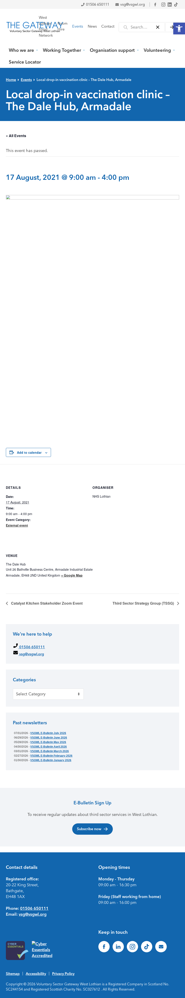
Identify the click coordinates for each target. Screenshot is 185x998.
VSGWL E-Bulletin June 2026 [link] (48, 737)
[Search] (172, 27)
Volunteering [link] (157, 50)
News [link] (92, 26)
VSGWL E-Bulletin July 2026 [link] (48, 733)
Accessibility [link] (36, 973)
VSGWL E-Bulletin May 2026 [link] (48, 742)
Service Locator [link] (25, 62)
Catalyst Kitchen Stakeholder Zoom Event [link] (46, 603)
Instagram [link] (163, 4)
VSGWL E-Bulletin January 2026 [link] (50, 760)
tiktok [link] (176, 4)
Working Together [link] (62, 50)
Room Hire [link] (62, 26)
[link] (179, 28)
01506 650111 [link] (97, 4)
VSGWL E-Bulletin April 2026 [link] (48, 746)
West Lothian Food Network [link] (46, 26)
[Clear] (158, 27)
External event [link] (17, 525)
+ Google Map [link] (72, 575)
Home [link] (11, 79)
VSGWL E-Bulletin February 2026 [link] (51, 755)
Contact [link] (107, 26)
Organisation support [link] (112, 50)
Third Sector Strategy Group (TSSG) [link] (144, 603)
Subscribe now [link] (89, 829)
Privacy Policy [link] (63, 973)
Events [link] (77, 26)
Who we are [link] (21, 50)
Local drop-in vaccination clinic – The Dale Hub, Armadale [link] (84, 79)
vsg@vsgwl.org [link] (132, 4)
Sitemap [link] (13, 973)
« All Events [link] (16, 135)
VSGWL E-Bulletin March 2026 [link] (49, 751)
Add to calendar (29, 452)
